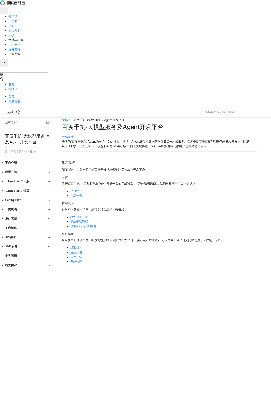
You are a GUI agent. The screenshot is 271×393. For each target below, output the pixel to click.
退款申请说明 (79, 221)
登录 (11, 96)
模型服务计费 (79, 217)
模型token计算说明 (83, 226)
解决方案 (14, 30)
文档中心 (13, 112)
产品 (11, 26)
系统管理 (76, 261)
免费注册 (14, 101)
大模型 (12, 21)
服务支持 (14, 49)
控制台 (12, 89)
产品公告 (76, 195)
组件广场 (76, 257)
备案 (11, 84)
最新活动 (14, 16)
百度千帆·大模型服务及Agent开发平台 (25, 139)
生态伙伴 (14, 44)
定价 (11, 35)
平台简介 (76, 191)
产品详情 (68, 137)
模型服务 (76, 247)
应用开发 (76, 252)
